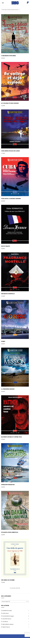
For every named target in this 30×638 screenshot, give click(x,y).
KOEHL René (5, 613)
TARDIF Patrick (6, 627)
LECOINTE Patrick (6, 618)
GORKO (3, 341)
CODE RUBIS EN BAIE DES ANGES (10, 150)
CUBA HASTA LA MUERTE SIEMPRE (11, 198)
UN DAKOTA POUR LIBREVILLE (9, 532)
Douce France (5, 246)
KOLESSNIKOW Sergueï (8, 616)
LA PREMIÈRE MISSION (7, 389)
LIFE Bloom (5, 621)
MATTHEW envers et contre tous (11, 437)
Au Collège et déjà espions (10, 103)
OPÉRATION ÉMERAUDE (8, 484)
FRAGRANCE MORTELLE (8, 293)
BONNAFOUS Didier (7, 610)
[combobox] (15, 601)
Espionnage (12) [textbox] (14, 601)
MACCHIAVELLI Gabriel (7, 624)
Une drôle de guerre (8, 580)
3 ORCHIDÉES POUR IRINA (8, 55)
